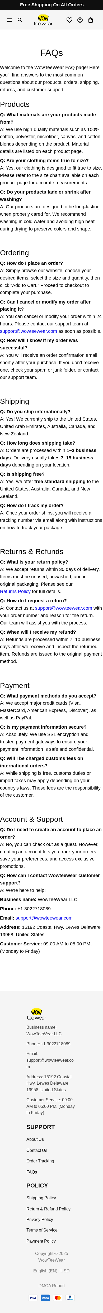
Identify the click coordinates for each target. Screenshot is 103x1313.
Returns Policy (15, 591)
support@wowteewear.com (28, 331)
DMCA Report (52, 1285)
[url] (51, 1063)
